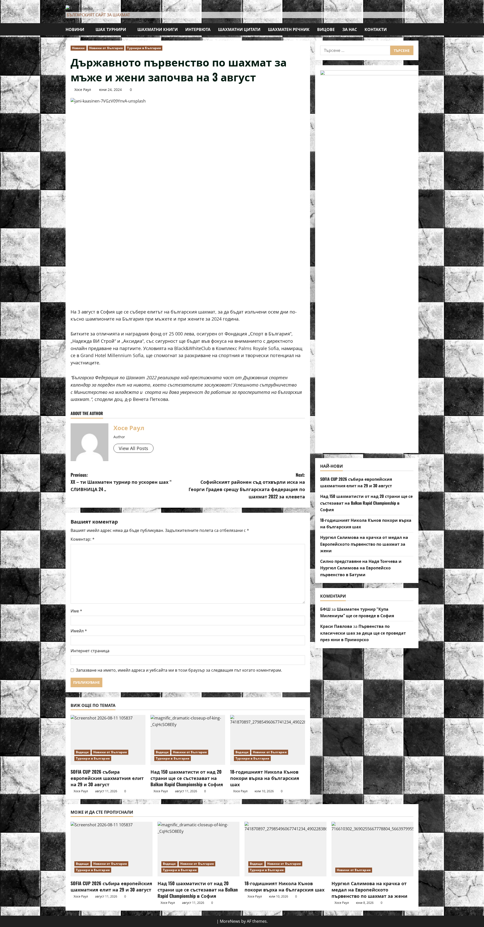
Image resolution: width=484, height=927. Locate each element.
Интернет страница (90, 651)
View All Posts (133, 448)
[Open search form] (416, 29)
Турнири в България (144, 48)
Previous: (121, 482)
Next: (247, 485)
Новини (75, 29)
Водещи (82, 752)
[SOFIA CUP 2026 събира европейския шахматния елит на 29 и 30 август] (108, 740)
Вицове (326, 29)
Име (76, 611)
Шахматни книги (157, 29)
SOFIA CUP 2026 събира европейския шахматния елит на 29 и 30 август (107, 777)
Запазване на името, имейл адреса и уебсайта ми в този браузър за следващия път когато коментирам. (179, 670)
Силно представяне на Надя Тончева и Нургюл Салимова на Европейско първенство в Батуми (361, 567)
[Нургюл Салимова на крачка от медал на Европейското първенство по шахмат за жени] (372, 849)
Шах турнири (111, 29)
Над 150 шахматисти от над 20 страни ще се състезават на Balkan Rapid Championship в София (186, 777)
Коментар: (83, 539)
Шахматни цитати (239, 29)
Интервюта (197, 29)
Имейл (79, 631)
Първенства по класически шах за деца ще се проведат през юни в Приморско (363, 632)
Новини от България (106, 48)
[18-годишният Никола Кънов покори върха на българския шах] (267, 740)
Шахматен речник (289, 29)
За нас (349, 29)
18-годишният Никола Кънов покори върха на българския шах (264, 777)
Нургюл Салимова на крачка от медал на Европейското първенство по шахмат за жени (364, 544)
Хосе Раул (82, 89)
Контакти (376, 29)
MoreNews (230, 921)
